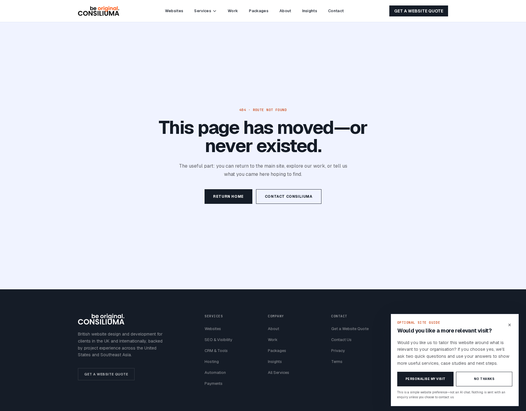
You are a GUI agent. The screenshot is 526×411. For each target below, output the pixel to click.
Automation (215, 372)
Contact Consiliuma (289, 196)
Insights (309, 10)
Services (202, 10)
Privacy (338, 350)
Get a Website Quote (418, 11)
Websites (174, 10)
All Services (278, 372)
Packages (258, 10)
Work (233, 10)
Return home (228, 196)
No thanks (484, 379)
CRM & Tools (216, 350)
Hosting (212, 361)
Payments (214, 383)
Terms (336, 361)
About (285, 10)
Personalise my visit (425, 379)
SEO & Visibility (218, 339)
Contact (336, 10)
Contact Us (341, 339)
